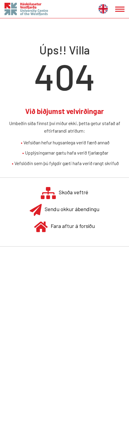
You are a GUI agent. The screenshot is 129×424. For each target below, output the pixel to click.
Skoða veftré (73, 192)
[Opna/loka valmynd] (120, 9)
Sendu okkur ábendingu (72, 209)
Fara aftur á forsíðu (73, 226)
